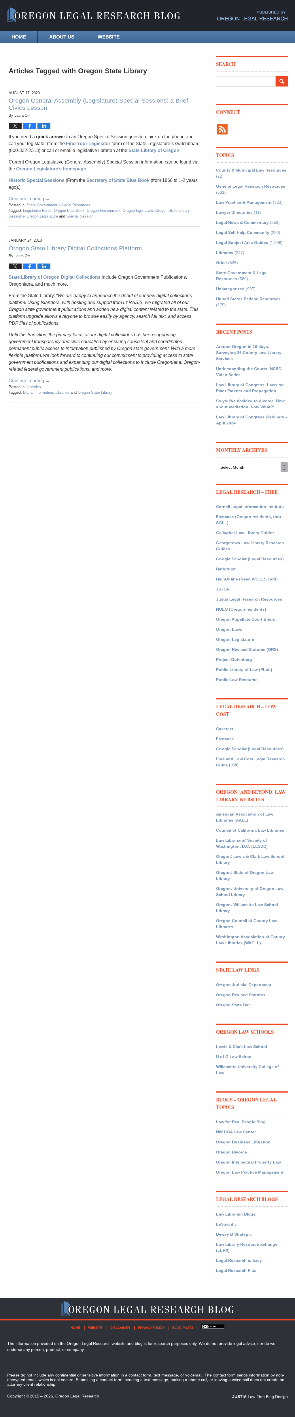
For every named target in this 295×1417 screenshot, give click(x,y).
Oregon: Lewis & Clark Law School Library (250, 859)
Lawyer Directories (234, 212)
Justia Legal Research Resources (249, 599)
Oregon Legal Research (77, 1396)
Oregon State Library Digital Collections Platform (75, 248)
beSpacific (226, 1224)
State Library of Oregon (153, 150)
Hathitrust (226, 569)
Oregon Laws (229, 629)
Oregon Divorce (231, 1152)
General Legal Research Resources (250, 186)
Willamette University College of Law (247, 1069)
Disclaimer (120, 1327)
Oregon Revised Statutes (240, 995)
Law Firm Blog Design (260, 1396)
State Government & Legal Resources (58, 205)
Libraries (34, 387)
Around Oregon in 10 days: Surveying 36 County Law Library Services (248, 352)
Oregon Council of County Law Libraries (246, 923)
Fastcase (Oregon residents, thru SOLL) (248, 519)
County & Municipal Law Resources (251, 170)
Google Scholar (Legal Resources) (250, 559)
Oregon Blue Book (69, 210)
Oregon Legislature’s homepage (51, 168)
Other (221, 262)
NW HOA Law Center (236, 1132)
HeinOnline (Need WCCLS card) (247, 579)
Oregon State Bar (233, 1005)
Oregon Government (103, 210)
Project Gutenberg (234, 659)
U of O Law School (234, 1056)
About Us (61, 37)
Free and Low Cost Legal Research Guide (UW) (250, 762)
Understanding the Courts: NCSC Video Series (248, 371)
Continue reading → (29, 198)
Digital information (38, 392)
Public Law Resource (237, 679)
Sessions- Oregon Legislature (33, 216)
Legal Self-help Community (242, 232)
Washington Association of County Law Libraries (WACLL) (250, 940)
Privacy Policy (151, 1327)
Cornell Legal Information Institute (250, 506)
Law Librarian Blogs (236, 1214)
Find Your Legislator (88, 143)
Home (19, 37)
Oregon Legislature (235, 639)
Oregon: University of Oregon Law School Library (249, 891)
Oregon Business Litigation (243, 1142)
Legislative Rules (37, 210)
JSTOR (223, 589)
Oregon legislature (138, 210)
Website (109, 37)
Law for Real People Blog (241, 1122)
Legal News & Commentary (242, 222)
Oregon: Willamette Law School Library (247, 907)
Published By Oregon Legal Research (252, 16)
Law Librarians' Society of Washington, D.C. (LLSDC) (242, 843)
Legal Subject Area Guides (242, 242)
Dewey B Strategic (234, 1234)
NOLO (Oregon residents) (241, 609)
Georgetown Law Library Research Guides (250, 546)
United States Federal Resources (248, 299)
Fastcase (225, 739)
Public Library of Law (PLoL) (244, 669)
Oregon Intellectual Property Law (248, 1162)
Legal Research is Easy (239, 1260)
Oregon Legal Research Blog (93, 15)
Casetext (224, 728)
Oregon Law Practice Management (249, 1172)
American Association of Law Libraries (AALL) (244, 817)
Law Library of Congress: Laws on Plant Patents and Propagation (250, 387)
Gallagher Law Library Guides (245, 532)
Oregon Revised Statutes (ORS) (247, 649)
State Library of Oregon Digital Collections (55, 277)
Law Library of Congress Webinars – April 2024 (252, 420)
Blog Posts (182, 1327)
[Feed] (222, 129)
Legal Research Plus (236, 1270)
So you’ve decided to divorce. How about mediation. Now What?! (250, 404)
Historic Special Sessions (37, 180)
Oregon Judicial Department (243, 985)
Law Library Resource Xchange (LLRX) (246, 1247)
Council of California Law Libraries (250, 830)
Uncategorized (230, 289)
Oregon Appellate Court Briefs (245, 619)
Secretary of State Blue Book (118, 180)
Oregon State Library (172, 210)
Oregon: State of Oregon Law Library (245, 875)
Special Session (79, 216)
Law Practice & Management (244, 202)
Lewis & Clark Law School (241, 1046)
